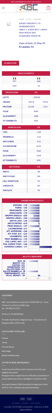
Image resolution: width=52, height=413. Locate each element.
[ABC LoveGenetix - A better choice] (26, 8)
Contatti (25, 403)
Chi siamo (16, 403)
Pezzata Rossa (8, 347)
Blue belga (6, 351)
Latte (28, 19)
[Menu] (3, 8)
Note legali (35, 403)
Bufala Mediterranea (10, 355)
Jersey (4, 342)
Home (21, 19)
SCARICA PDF (10, 63)
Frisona (37, 19)
